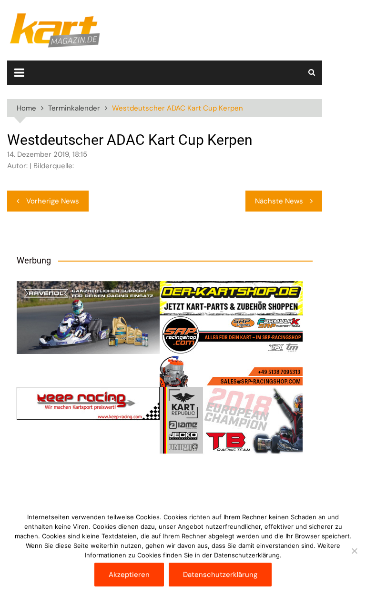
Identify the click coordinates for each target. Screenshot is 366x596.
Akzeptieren (129, 574)
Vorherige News (52, 201)
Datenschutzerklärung (220, 574)
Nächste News (279, 201)
